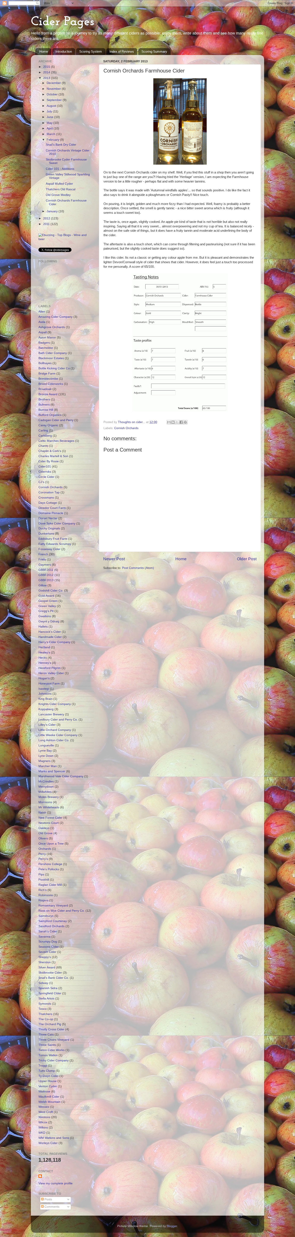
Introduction (64, 51)
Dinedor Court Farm (52, 508)
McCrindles (46, 781)
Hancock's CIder (49, 631)
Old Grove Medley (58, 195)
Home (43, 51)
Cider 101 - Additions (60, 168)
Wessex (43, 1106)
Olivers (43, 838)
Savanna (44, 936)
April (50, 128)
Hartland (44, 647)
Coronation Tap (49, 492)
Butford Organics (50, 415)
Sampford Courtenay (52, 921)
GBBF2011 (45, 569)
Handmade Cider (50, 637)
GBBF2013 (46, 580)
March (51, 134)
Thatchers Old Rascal (60, 189)
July (50, 111)
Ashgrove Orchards (51, 327)
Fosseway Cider (49, 549)
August (52, 105)
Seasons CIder (48, 946)
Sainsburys (46, 916)
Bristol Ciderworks (50, 384)
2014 (47, 72)
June (50, 117)
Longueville (46, 745)
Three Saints (47, 1045)
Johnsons (45, 693)
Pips (41, 874)
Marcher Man (47, 766)
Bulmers (44, 404)
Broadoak (45, 389)
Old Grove (45, 833)
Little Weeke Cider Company (58, 735)
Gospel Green (48, 601)
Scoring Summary (154, 51)
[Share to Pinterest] (185, 422)
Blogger (172, 1226)
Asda (41, 322)
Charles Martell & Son (53, 456)
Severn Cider (47, 952)
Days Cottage (47, 502)
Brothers (44, 399)
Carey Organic (48, 425)
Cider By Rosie (48, 461)
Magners (44, 761)
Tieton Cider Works (51, 1050)
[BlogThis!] (173, 422)
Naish (42, 812)
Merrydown (46, 786)
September (55, 100)
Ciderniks (44, 471)
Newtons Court (48, 823)
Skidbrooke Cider (50, 972)
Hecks (42, 657)
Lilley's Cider (47, 724)
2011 (47, 224)
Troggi (42, 1065)
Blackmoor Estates (51, 358)
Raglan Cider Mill (50, 884)
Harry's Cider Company (54, 642)
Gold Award (46, 595)
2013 (47, 78)
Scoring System (90, 51)
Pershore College (50, 864)
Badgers (44, 342)
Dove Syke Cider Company (56, 523)
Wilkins (43, 1127)
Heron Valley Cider (51, 673)
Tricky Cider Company (53, 1060)
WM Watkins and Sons (53, 1137)
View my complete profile (55, 1183)
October (53, 94)
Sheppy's (44, 957)
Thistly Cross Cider (51, 1029)
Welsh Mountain (49, 1101)
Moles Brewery (48, 797)
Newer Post (114, 559)
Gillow (42, 585)
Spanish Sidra (47, 988)
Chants (43, 445)
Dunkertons (46, 533)
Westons (44, 1117)
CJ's (41, 482)
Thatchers (45, 1014)
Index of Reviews (121, 51)
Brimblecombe (48, 378)
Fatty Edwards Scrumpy (54, 544)
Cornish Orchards (126, 428)
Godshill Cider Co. (50, 590)
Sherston (44, 962)
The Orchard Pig (49, 1024)
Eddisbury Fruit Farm (52, 538)
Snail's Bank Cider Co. (53, 977)
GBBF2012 (46, 575)
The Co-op (45, 1019)
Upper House (47, 1081)
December (54, 83)
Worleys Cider (48, 1143)
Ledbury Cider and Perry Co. (58, 719)
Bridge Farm (47, 373)
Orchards (44, 848)
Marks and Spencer (51, 771)
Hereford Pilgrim (49, 668)
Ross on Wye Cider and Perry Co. (61, 910)
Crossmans (46, 497)
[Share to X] (177, 422)
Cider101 (44, 466)
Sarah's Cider (47, 931)
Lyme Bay (45, 750)
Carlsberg (45, 435)
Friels (42, 559)
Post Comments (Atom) (138, 568)
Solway (43, 983)
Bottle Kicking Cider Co (54, 368)
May (50, 122)
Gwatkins (44, 616)
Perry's (43, 859)
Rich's (42, 890)
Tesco (42, 1008)
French (43, 554)
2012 (47, 218)
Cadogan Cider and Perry (55, 420)
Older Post (247, 559)
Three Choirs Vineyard (53, 1039)
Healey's (44, 652)
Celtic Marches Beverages (56, 440)
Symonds (44, 1003)
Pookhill (43, 879)
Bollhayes (45, 363)
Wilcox (42, 1122)
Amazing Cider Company (55, 316)
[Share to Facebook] (181, 422)
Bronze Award (47, 394)
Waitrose (44, 1091)
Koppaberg (46, 709)
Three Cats (46, 1034)
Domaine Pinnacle (50, 513)
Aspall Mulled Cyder (59, 183)
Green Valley (47, 606)
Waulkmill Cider (48, 1096)
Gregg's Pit (46, 611)
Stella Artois (46, 998)
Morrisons (45, 802)
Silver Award (46, 967)
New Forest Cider (50, 817)
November (54, 88)
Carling (43, 430)
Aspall (42, 332)
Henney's (44, 662)
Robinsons (45, 895)
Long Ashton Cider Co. (53, 740)
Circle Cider (46, 476)
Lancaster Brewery (51, 714)
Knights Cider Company (54, 704)
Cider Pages (62, 22)
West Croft (45, 1112)
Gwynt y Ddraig (48, 621)
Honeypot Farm (49, 683)
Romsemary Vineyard (53, 905)
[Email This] (169, 422)
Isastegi (43, 688)
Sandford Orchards (51, 926)
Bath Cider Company (52, 353)
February (53, 139)
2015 (47, 66)
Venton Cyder (47, 1086)
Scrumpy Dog (47, 941)
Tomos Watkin (48, 1055)
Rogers (43, 900)
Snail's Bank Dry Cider (61, 144)
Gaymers (44, 564)
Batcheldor (45, 347)
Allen (41, 311)
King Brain (45, 698)
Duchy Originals (49, 528)
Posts (48, 1199)
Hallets (43, 626)
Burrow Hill (45, 409)
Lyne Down (46, 755)
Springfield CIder (49, 993)
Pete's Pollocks (48, 869)
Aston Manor (47, 337)
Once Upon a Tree (51, 843)
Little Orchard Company (54, 730)
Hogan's (44, 678)
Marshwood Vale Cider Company (60, 776)
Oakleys (43, 828)
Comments (51, 1206)
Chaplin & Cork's (49, 451)
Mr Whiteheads (48, 807)
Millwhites (45, 791)
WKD (41, 1132)
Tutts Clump (46, 1070)
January (53, 211)
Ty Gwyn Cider (48, 1076)
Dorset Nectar (47, 518)
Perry (42, 854)
